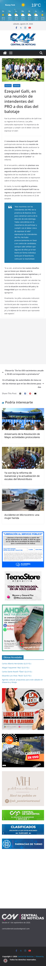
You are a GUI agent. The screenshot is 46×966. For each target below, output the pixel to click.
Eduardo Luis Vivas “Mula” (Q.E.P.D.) (16, 675)
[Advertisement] (23, 341)
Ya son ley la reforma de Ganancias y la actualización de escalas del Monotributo (22, 476)
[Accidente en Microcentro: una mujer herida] (23, 490)
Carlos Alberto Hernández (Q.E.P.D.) (16, 663)
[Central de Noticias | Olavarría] (5, 53)
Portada (16, 85)
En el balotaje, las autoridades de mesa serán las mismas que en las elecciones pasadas (21, 383)
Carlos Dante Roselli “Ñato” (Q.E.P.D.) (17, 671)
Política (8, 85)
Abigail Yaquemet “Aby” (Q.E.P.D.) (15, 667)
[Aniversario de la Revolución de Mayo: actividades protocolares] (23, 409)
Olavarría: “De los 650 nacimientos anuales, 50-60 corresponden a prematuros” (24, 372)
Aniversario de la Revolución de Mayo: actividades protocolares (22, 435)
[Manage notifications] (5, 961)
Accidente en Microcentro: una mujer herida (21, 516)
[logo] (23, 915)
